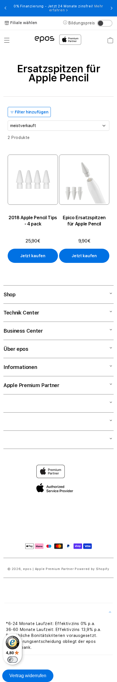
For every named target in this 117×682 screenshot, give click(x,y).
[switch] (12, 659)
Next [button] (111, 8)
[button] (7, 40)
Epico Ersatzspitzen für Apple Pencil (84, 221)
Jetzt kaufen (32, 256)
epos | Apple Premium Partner (48, 569)
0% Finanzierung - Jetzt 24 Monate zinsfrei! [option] (58, 8)
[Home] (44, 39)
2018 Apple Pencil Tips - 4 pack (33, 221)
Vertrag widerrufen (27, 675)
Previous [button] (5, 8)
